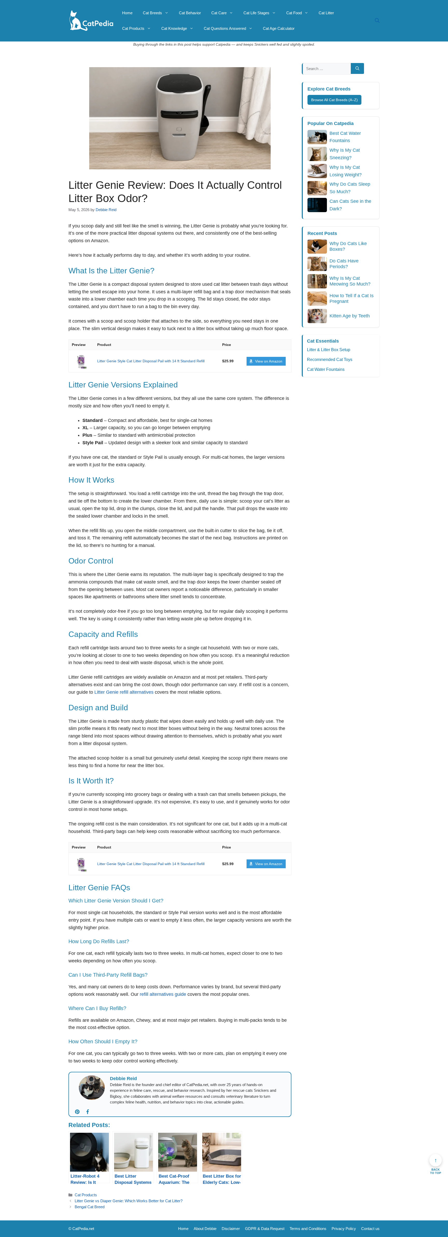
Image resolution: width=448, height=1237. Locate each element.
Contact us (370, 1228)
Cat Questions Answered (225, 28)
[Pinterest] (79, 1112)
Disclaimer (231, 1228)
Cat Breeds (152, 13)
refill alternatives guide (163, 994)
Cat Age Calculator (279, 28)
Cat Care (219, 13)
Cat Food (294, 13)
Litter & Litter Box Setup (328, 350)
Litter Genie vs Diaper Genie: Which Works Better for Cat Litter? (129, 1201)
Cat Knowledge (174, 28)
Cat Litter (326, 13)
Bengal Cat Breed (89, 1207)
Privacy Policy (344, 1228)
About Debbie (205, 1228)
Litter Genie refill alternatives (123, 692)
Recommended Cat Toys (329, 359)
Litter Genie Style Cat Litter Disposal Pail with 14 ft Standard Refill (151, 361)
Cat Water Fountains (326, 369)
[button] (377, 20)
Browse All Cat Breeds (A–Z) (334, 100)
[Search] (357, 68)
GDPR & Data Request (264, 1228)
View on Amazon (268, 361)
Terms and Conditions (308, 1228)
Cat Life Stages (256, 13)
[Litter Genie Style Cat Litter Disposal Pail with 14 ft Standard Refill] (81, 361)
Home (127, 13)
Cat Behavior (190, 13)
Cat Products (133, 28)
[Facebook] (89, 1112)
